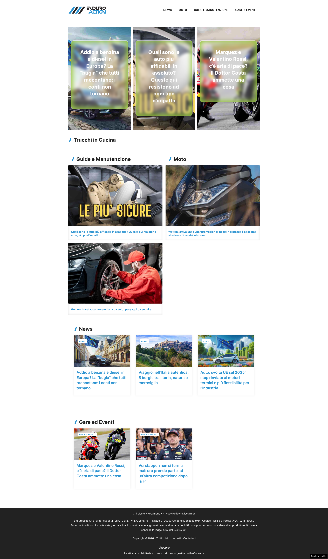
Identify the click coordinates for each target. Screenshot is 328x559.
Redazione (153, 513)
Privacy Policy (171, 513)
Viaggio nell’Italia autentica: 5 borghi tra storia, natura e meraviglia (164, 377)
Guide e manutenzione (211, 10)
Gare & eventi (245, 10)
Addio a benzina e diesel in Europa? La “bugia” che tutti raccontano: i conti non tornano (99, 73)
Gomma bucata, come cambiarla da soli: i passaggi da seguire (111, 309)
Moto (183, 10)
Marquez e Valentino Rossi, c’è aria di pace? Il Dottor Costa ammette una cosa (101, 470)
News (167, 10)
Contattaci (189, 538)
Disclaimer (188, 513)
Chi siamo (139, 513)
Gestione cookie (318, 556)
